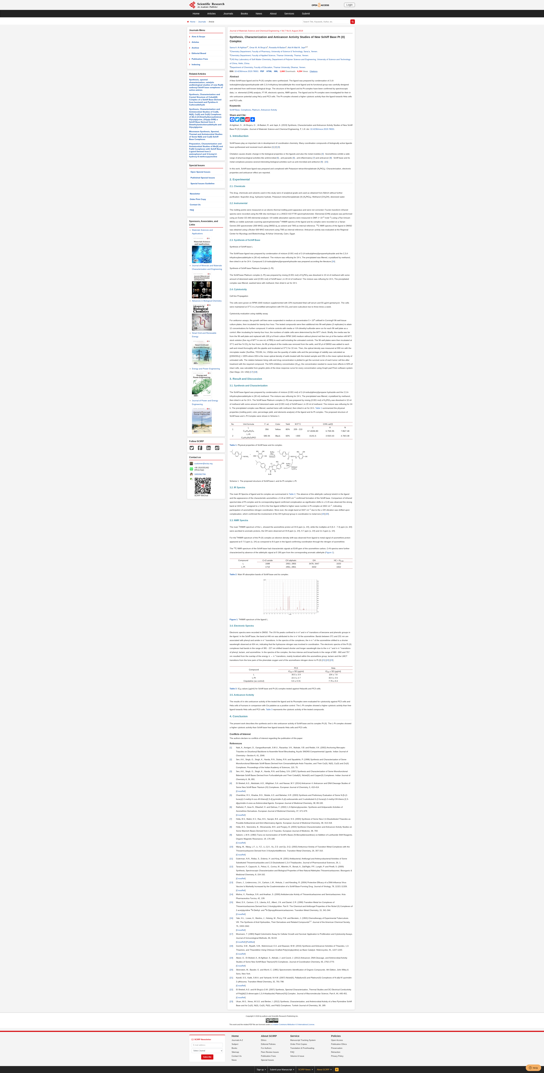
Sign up (260, 1069)
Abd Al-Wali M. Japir (296, 47)
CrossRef (241, 791)
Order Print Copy (198, 199)
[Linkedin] (208, 448)
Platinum (256, 110)
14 (231, 894)
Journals (228, 13)
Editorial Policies (268, 1044)
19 (323, 514)
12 (231, 866)
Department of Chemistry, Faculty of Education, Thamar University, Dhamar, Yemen (267, 67)
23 (332, 660)
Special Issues (267, 1060)
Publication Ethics (339, 1044)
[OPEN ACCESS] (320, 5)
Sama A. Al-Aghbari (238, 47)
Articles (211, 13)
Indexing (196, 64)
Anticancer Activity (269, 110)
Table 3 (269, 709)
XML (276, 71)
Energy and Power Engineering (206, 369)
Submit (306, 13)
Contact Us (195, 204)
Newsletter (195, 194)
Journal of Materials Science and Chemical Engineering (254, 31)
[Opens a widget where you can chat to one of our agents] (533, 1068)
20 (327, 514)
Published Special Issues (203, 178)
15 (326, 162)
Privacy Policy (337, 1056)
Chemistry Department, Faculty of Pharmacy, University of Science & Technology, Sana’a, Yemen (273, 51)
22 (328, 660)
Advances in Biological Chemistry (207, 301)
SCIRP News (304, 1069)
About (273, 13)
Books (244, 13)
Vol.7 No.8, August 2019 (292, 31)
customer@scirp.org (203, 463)
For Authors (266, 1048)
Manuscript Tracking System (303, 1040)
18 (255, 372)
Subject (235, 1044)
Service (294, 1036)
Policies (336, 1036)
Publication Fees (200, 59)
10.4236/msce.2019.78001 (246, 71)
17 (251, 372)
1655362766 (200, 474)
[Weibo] (217, 448)
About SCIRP (269, 1036)
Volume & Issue (297, 1056)
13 (231, 882)
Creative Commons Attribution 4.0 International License (293, 1025)
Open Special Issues (200, 172)
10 (231, 847)
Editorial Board (199, 53)
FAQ (192, 210)
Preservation (336, 1048)
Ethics (263, 1040)
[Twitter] (192, 448)
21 (324, 660)
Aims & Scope (198, 36)
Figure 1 (329, 552)
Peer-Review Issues (270, 1052)
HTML (269, 71)
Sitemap (235, 1052)
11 (231, 858)
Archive (195, 48)
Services (289, 13)
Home (196, 13)
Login (349, 4)
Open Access (337, 1040)
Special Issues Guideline (202, 183)
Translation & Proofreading (302, 1048)
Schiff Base (235, 110)
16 (333, 261)
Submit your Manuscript (281, 1069)
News (259, 13)
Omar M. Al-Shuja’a (258, 47)
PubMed (250, 942)
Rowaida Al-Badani (277, 47)
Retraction (335, 1052)
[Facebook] (200, 448)
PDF (262, 71)
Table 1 (318, 408)
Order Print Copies (298, 1044)
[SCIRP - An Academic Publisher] (206, 5)
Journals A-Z (237, 1040)
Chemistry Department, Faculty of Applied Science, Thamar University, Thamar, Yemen (269, 55)
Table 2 (292, 494)
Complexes (246, 110)
